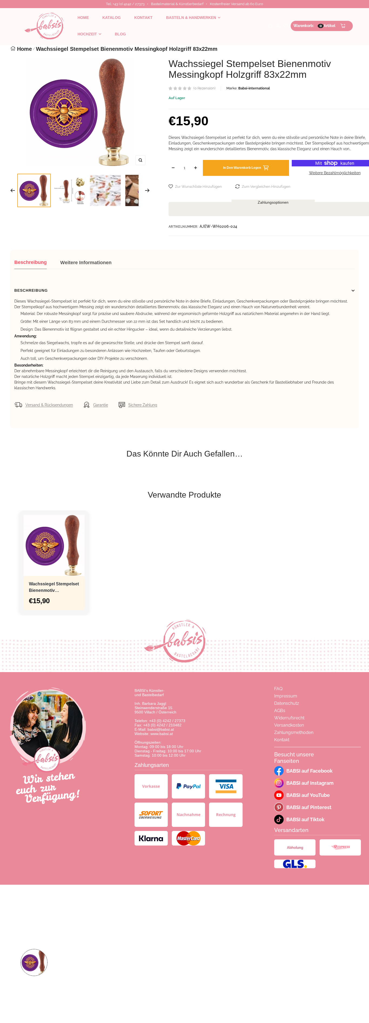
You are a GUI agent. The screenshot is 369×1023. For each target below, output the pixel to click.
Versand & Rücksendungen (49, 405)
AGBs (279, 710)
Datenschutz (286, 703)
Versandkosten (289, 725)
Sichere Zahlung (142, 405)
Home (24, 49)
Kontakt (281, 739)
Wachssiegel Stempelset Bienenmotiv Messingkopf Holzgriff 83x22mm (54, 588)
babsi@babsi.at (160, 729)
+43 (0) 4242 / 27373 (167, 721)
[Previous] (12, 190)
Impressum (285, 696)
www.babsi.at (161, 734)
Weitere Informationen (86, 262)
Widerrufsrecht (289, 717)
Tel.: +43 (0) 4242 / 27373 (125, 4)
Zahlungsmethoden (293, 732)
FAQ (278, 688)
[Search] (270, 26)
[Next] (147, 190)
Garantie (100, 405)
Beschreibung (30, 262)
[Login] (278, 26)
